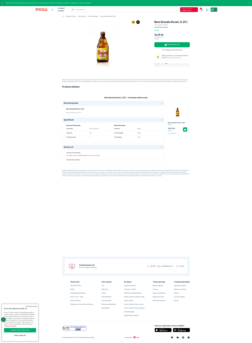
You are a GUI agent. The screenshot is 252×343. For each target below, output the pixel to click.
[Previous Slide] (63, 104)
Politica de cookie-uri (10, 326)
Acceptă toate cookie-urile (20, 330)
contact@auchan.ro (167, 266)
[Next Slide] (188, 104)
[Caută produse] (73, 10)
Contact (181, 266)
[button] (189, 9)
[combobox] (124, 9)
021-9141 (153, 266)
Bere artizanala (93, 16)
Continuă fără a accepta (31, 306)
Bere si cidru (82, 16)
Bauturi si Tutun (71, 16)
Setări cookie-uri (20, 335)
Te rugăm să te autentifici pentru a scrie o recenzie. (83, 186)
